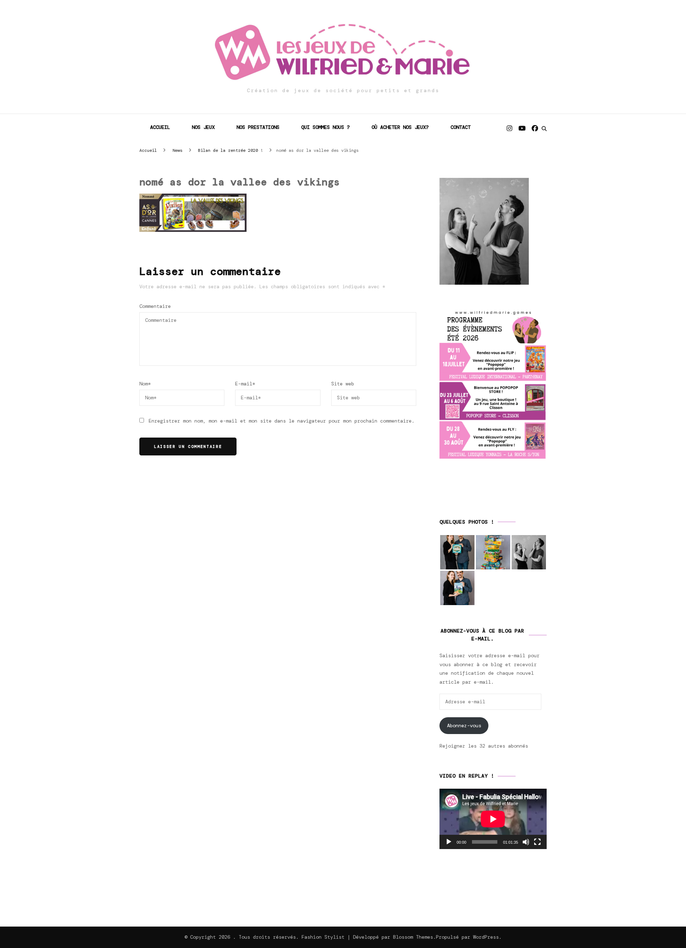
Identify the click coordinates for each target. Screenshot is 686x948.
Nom (145, 383)
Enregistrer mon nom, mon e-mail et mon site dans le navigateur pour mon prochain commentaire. (281, 421)
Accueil (160, 127)
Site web (342, 383)
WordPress (486, 937)
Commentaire (155, 306)
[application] (493, 819)
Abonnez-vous (464, 725)
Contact (461, 127)
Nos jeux (203, 127)
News (178, 150)
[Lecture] (448, 841)
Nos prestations (258, 127)
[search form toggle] (544, 128)
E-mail (245, 383)
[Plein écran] (537, 841)
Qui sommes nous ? (325, 127)
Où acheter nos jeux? (400, 127)
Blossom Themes (413, 937)
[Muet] (526, 841)
